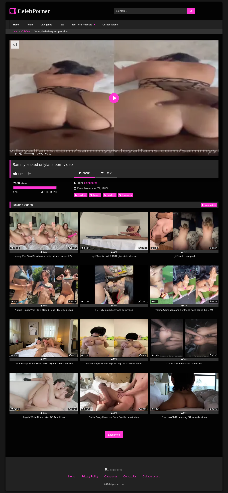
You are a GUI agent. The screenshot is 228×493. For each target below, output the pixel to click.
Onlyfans (25, 31)
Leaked (96, 195)
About (85, 173)
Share (108, 173)
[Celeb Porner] (114, 470)
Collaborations (110, 24)
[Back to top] (217, 483)
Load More (114, 434)
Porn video (127, 195)
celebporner (91, 182)
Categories (46, 24)
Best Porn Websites (81, 24)
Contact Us (130, 476)
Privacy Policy (89, 476)
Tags (61, 24)
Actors (30, 24)
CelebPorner (33, 11)
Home (16, 24)
